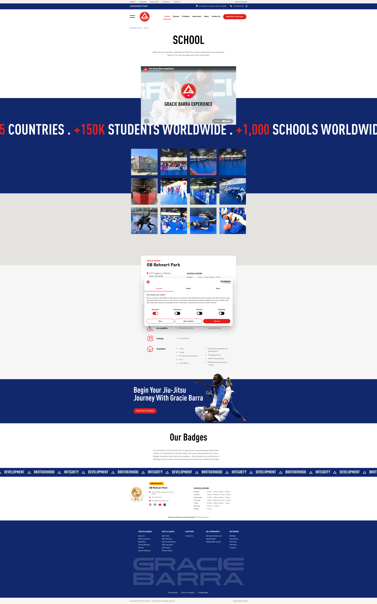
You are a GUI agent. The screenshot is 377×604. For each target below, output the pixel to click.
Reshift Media (242, 601)
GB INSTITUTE (154, 2)
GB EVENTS (166, 2)
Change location (202, 517)
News (206, 16)
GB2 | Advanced (167, 545)
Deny (160, 321)
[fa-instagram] (150, 504)
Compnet (233, 548)
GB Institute (234, 539)
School (167, 16)
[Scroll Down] (246, 6)
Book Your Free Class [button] (234, 17)
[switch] (177, 313)
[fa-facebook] (155, 504)
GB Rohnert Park (139, 6)
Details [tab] (188, 288)
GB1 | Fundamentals (169, 542)
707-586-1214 (239, 6)
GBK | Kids (165, 536)
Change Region (203, 592)
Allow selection (188, 321)
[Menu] (133, 16)
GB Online (233, 542)
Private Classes (167, 550)
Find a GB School (144, 545)
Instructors (196, 16)
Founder (141, 548)
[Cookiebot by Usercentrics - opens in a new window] (222, 281)
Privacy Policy (173, 592)
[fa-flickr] (165, 504)
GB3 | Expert (166, 548)
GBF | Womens (167, 539)
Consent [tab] (159, 288)
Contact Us (216, 16)
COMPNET (177, 2)
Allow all (217, 321)
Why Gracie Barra (144, 539)
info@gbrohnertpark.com (160, 500)
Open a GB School (241, 2)
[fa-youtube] (160, 504)
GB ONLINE (142, 2)
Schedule (185, 16)
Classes (176, 16)
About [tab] (218, 288)
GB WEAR (132, 2)
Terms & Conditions (187, 592)
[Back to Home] (145, 16)
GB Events (233, 545)
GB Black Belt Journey (213, 542)
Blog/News (142, 542)
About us (141, 536)
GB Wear (233, 536)
